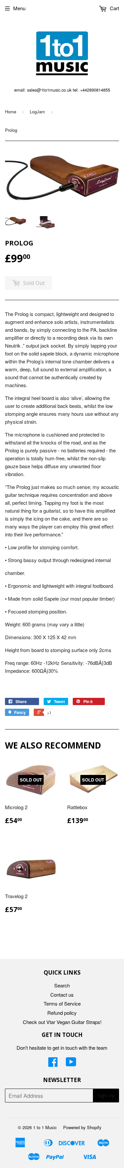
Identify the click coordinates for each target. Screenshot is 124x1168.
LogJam (37, 111)
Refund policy (62, 1012)
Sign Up (106, 1095)
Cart (113, 8)
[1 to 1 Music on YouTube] (71, 1063)
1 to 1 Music (45, 1127)
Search (62, 985)
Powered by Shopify (82, 1127)
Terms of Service (62, 1003)
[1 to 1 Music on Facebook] (53, 1063)
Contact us (62, 994)
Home (10, 111)
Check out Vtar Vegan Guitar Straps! (62, 1021)
